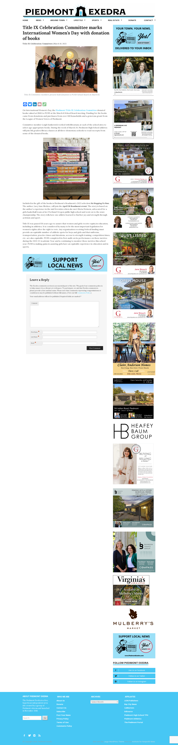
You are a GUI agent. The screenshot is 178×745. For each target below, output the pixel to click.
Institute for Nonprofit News (143, 741)
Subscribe (61, 711)
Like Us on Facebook (136, 670)
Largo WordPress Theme (114, 741)
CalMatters (129, 708)
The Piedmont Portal (133, 722)
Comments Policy (84, 293)
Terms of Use (63, 722)
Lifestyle (78, 20)
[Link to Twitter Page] (30, 734)
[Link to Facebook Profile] (25, 734)
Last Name (35, 336)
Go (45, 718)
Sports (95, 20)
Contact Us (61, 708)
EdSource (128, 711)
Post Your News (64, 715)
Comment (34, 303)
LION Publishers (131, 700)
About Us (61, 700)
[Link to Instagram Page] (35, 734)
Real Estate (114, 20)
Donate (132, 20)
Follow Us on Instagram (136, 681)
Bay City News (130, 704)
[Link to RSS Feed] (40, 734)
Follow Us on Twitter (137, 676)
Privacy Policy (63, 719)
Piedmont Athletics (132, 719)
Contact (148, 20)
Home (25, 20)
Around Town (57, 20)
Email (33, 342)
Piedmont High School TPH (136, 715)
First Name (35, 331)
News (39, 20)
